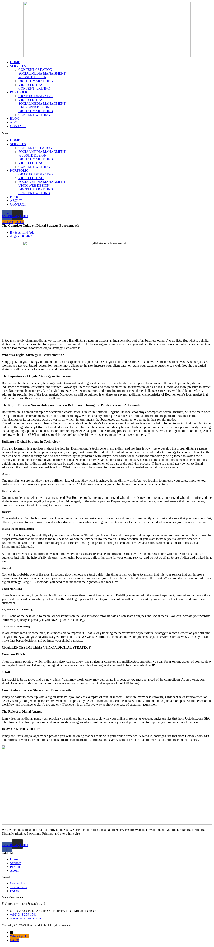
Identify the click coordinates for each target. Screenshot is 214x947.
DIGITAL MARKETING (35, 81)
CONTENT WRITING (34, 88)
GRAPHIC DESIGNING (35, 96)
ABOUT (16, 122)
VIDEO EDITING (31, 84)
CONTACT (18, 126)
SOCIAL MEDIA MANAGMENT (42, 73)
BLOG (14, 118)
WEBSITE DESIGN (32, 77)
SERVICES (18, 66)
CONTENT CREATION (35, 69)
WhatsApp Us (19, 936)
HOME (15, 62)
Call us (14, 940)
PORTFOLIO (19, 92)
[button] (107, 133)
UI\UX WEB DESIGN (34, 107)
